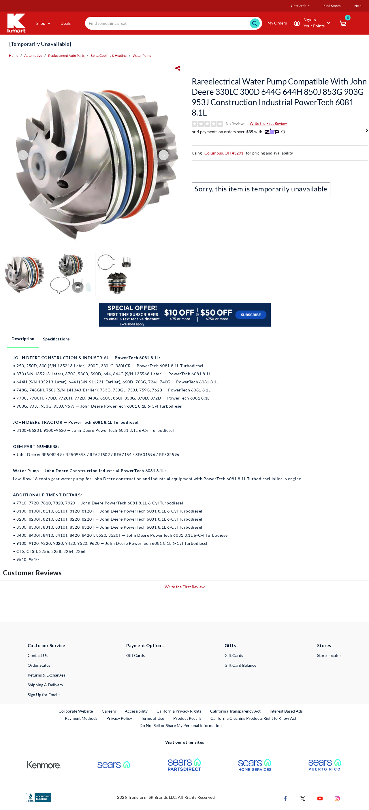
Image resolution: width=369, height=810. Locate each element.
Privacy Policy (119, 718)
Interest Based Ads (286, 711)
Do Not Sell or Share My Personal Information (181, 725)
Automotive (33, 55)
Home (13, 55)
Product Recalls (187, 718)
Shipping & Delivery (45, 684)
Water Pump (142, 55)
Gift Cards (135, 655)
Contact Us (38, 655)
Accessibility (136, 711)
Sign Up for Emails (44, 694)
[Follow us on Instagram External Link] (337, 798)
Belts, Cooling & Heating (109, 55)
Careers (109, 710)
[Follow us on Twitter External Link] (302, 798)
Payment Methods (81, 718)
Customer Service (46, 645)
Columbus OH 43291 (223, 152)
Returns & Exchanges (46, 675)
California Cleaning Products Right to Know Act (253, 718)
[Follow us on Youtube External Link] (320, 798)
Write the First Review (268, 123)
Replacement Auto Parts (66, 55)
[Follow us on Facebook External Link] (285, 798)
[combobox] (173, 23)
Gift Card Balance (240, 665)
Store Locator (329, 655)
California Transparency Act (235, 711)
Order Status (39, 665)
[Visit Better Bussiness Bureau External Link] (38, 796)
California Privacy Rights (179, 711)
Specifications (56, 338)
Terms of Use (152, 718)
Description (23, 338)
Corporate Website (76, 710)
